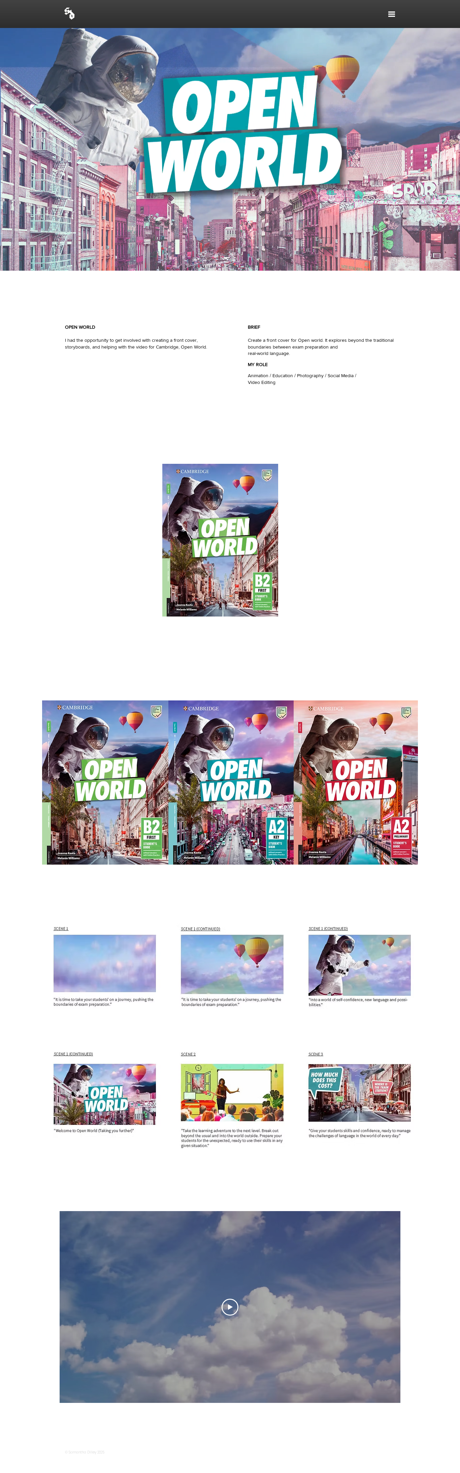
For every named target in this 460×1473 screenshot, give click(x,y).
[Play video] (230, 1307)
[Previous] (43, 149)
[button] (391, 14)
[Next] (417, 149)
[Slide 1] (230, 257)
